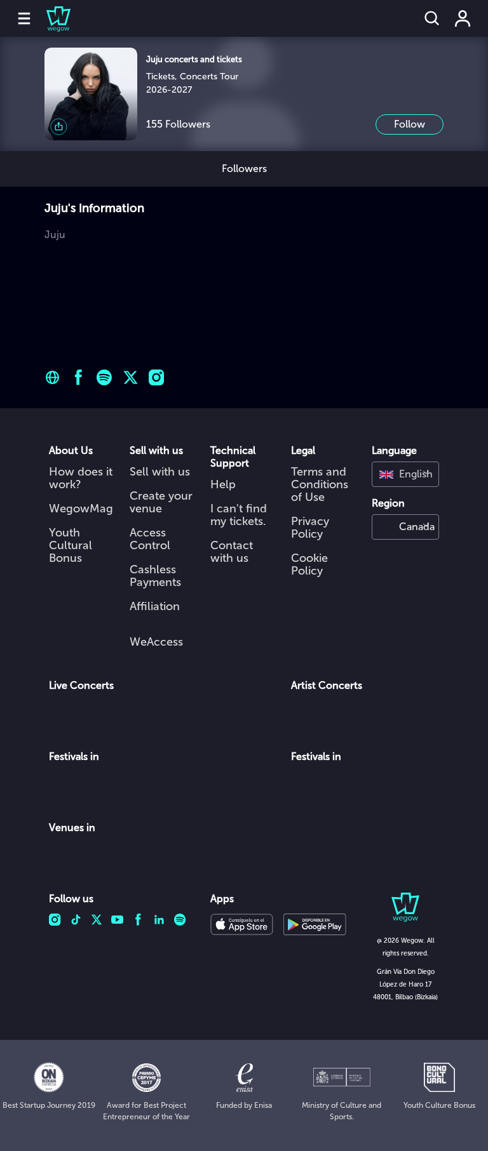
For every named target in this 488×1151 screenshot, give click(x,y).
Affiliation (155, 606)
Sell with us (160, 471)
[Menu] (24, 18)
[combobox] (405, 474)
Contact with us (231, 551)
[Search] (432, 18)
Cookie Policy (309, 564)
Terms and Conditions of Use (319, 484)
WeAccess (156, 641)
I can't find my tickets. (238, 515)
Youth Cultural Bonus (70, 545)
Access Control (150, 539)
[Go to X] (131, 377)
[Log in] (462, 18)
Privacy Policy (310, 527)
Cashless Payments (155, 576)
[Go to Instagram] (157, 377)
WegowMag (81, 508)
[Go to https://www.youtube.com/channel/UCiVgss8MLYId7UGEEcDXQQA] (52, 377)
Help (223, 484)
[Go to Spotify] (104, 377)
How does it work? (80, 478)
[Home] (50, 18)
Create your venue (161, 502)
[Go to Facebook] (78, 377)
